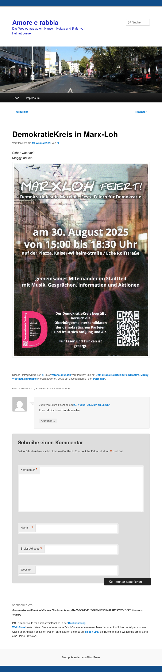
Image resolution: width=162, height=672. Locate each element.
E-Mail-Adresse (31, 548)
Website (26, 569)
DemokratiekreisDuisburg (111, 375)
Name (27, 527)
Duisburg (133, 375)
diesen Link (92, 632)
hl (58, 143)
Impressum (33, 98)
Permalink (99, 378)
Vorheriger (20, 112)
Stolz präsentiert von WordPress (81, 657)
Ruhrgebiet (31, 378)
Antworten (48, 420)
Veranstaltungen (61, 375)
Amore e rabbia (35, 22)
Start (16, 98)
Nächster (142, 112)
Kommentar (29, 469)
